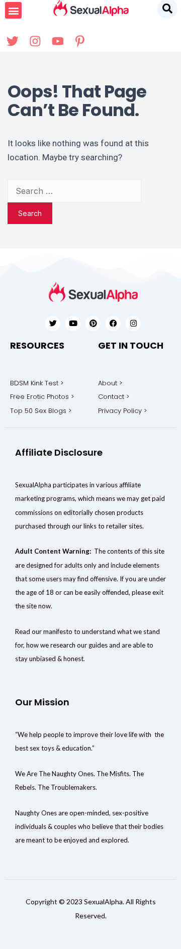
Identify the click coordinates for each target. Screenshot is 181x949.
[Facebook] (113, 323)
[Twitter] (52, 323)
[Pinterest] (93, 323)
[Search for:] (74, 191)
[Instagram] (133, 323)
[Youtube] (72, 323)
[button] (13, 10)
